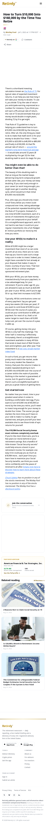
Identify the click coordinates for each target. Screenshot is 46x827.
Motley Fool (11, 32)
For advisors (29, 757)
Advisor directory (8, 754)
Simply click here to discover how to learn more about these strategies (22, 470)
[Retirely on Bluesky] (9, 795)
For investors (29, 761)
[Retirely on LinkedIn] (19, 795)
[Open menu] (41, 3)
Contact (27, 767)
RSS (29, 790)
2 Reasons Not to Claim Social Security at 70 (22, 610)
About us (28, 754)
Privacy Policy (7, 790)
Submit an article (8, 780)
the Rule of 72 (30, 91)
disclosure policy (12, 489)
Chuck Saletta (11, 477)
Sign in (4, 777)
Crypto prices (7, 757)
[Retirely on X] (4, 795)
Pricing (27, 764)
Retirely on (11, 39)
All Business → (39, 580)
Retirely (9, 3)
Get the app (6, 761)
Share (9, 45)
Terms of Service (20, 790)
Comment (28, 40)
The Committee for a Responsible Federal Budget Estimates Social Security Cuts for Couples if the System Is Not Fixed (21, 682)
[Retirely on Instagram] (14, 795)
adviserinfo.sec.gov (8, 814)
